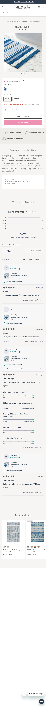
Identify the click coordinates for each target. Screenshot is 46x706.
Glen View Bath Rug (35, 21)
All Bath (14, 21)
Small (7, 99)
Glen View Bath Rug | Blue (19, 277)
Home (7, 21)
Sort (24, 259)
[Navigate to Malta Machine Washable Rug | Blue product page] (13, 531)
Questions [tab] (17, 245)
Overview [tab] (15, 150)
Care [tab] (33, 150)
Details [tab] (25, 150)
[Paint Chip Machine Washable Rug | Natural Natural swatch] (31, 547)
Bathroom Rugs (23, 21)
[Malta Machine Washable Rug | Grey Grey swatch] (8, 547)
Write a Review (37, 251)
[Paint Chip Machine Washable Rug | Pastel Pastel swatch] (38, 547)
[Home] (23, 8)
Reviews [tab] (6, 245)
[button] (23, 30)
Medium (17, 99)
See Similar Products (34, 104)
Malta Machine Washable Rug (11, 550)
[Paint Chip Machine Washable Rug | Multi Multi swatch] (35, 547)
